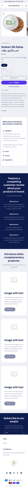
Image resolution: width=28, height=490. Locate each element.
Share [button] (4, 110)
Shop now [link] (10, 309)
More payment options (14, 86)
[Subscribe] (23, 433)
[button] (2, 5)
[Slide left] (10, 39)
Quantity (3, 68)
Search (5, 443)
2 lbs (4, 65)
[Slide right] (17, 39)
